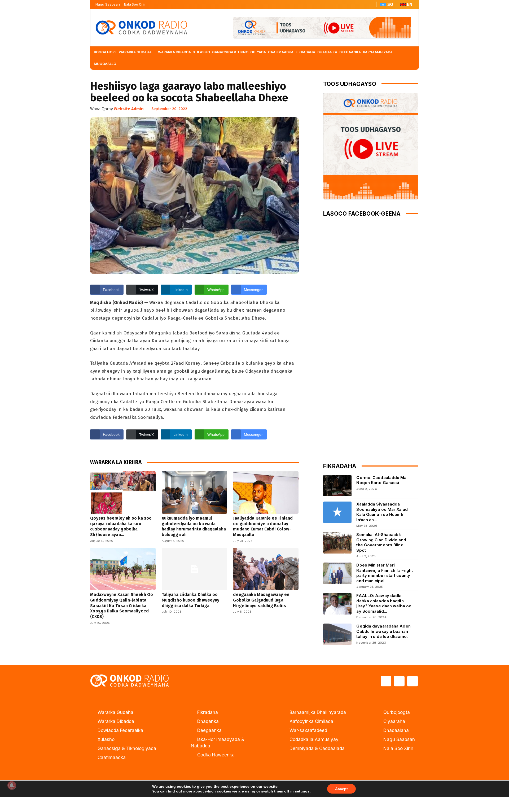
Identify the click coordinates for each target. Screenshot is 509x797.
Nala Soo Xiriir (135, 4)
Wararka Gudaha (115, 712)
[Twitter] (165, 3)
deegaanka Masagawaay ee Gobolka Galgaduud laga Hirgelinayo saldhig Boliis (261, 600)
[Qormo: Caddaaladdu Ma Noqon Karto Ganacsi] (337, 486)
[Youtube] (174, 3)
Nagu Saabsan (107, 4)
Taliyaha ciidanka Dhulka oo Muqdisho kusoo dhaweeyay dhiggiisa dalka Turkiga (190, 600)
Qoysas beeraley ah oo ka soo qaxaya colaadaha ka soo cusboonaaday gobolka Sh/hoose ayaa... (121, 526)
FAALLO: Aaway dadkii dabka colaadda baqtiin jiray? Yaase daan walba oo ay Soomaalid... (383, 603)
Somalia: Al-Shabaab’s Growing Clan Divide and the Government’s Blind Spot (381, 542)
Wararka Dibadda (116, 721)
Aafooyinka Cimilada (311, 721)
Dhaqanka (208, 721)
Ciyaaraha (394, 721)
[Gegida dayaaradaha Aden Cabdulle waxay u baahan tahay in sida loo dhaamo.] (337, 634)
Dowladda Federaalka (120, 730)
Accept (341, 789)
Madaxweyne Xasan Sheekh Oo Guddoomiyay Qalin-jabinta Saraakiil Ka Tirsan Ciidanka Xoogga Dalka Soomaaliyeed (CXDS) (121, 605)
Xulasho (106, 739)
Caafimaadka (112, 757)
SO (390, 4)
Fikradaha (207, 712)
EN (409, 4)
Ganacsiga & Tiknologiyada (127, 748)
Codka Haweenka (216, 754)
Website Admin (129, 108)
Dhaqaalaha (396, 730)
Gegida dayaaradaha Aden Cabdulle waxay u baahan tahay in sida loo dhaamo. (383, 631)
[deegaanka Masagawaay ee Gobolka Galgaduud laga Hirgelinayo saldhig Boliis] (266, 569)
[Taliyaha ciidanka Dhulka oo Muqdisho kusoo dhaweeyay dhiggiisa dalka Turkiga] (194, 569)
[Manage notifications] (11, 785)
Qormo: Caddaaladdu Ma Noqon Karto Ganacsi (381, 480)
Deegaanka (209, 730)
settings (302, 791)
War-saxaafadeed (308, 730)
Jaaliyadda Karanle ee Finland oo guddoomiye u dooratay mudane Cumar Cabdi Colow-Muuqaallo (263, 526)
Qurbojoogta (396, 712)
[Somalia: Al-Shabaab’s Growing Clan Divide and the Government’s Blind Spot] (337, 543)
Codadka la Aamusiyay (314, 739)
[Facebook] (156, 3)
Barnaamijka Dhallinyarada (317, 712)
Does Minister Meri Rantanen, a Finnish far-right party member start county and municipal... (384, 573)
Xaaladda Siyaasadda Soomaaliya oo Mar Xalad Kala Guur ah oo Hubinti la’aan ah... (381, 512)
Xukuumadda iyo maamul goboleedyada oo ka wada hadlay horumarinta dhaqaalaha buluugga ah (194, 526)
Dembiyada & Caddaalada (317, 748)
